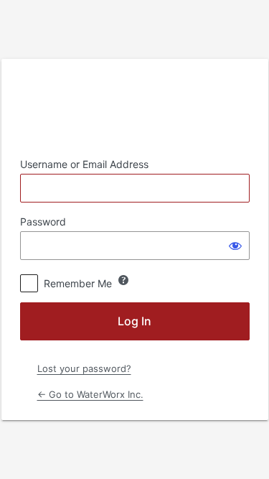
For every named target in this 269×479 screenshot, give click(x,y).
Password (43, 221)
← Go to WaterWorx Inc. (90, 394)
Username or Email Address (84, 164)
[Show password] (235, 245)
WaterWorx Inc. (135, 108)
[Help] (123, 280)
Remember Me (78, 283)
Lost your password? (84, 368)
